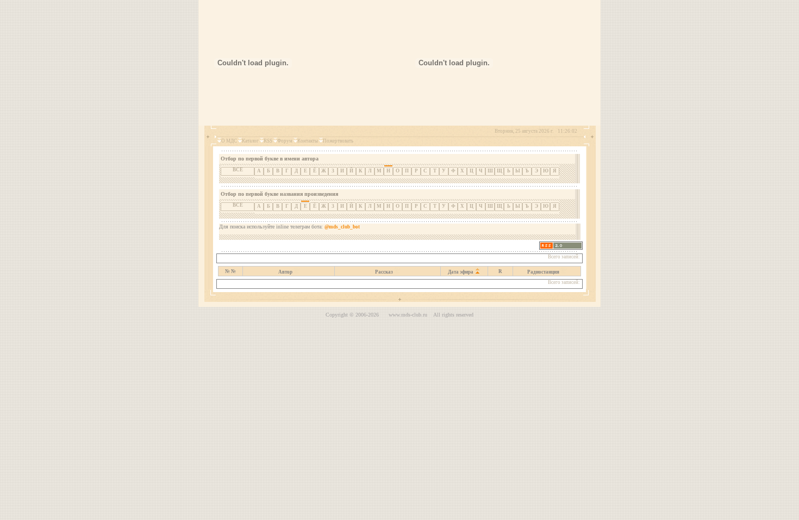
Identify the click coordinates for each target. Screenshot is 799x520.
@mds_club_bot (342, 227)
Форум (284, 141)
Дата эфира (460, 272)
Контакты (307, 141)
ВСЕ (238, 169)
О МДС (229, 141)
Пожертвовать (338, 141)
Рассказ (384, 272)
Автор (285, 272)
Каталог (250, 141)
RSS (268, 141)
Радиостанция (543, 272)
